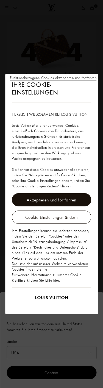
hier (56, 280)
